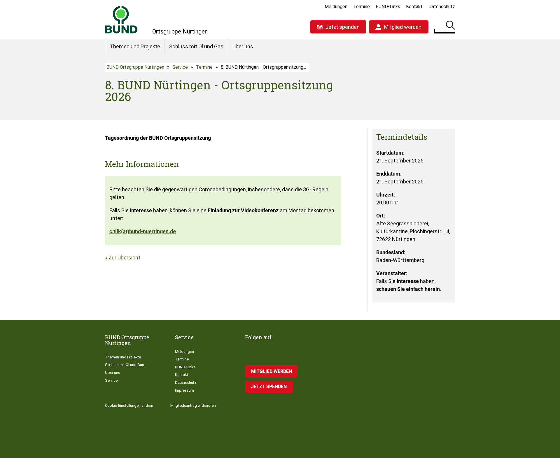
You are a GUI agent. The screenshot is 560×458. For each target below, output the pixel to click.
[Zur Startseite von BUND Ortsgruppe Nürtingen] (121, 19)
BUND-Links (388, 6)
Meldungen (336, 6)
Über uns (242, 46)
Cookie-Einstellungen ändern (129, 405)
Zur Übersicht (124, 257)
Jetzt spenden (343, 27)
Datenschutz (441, 6)
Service (180, 67)
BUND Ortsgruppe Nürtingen (135, 67)
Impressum (184, 390)
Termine (361, 6)
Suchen (450, 26)
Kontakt (414, 6)
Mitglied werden (402, 27)
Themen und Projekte (135, 46)
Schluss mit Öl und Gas (196, 46)
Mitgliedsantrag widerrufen (193, 405)
